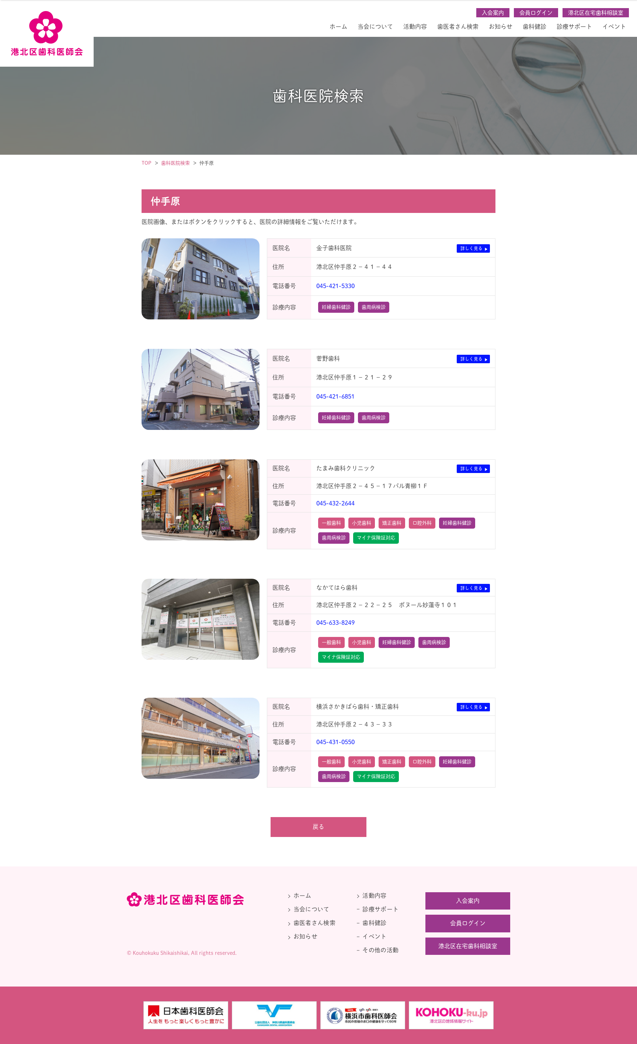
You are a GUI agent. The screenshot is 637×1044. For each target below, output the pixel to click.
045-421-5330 (335, 286)
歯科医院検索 (175, 163)
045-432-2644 (335, 503)
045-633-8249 (335, 623)
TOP (147, 163)
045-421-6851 (335, 396)
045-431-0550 (335, 742)
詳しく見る (471, 248)
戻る (318, 827)
